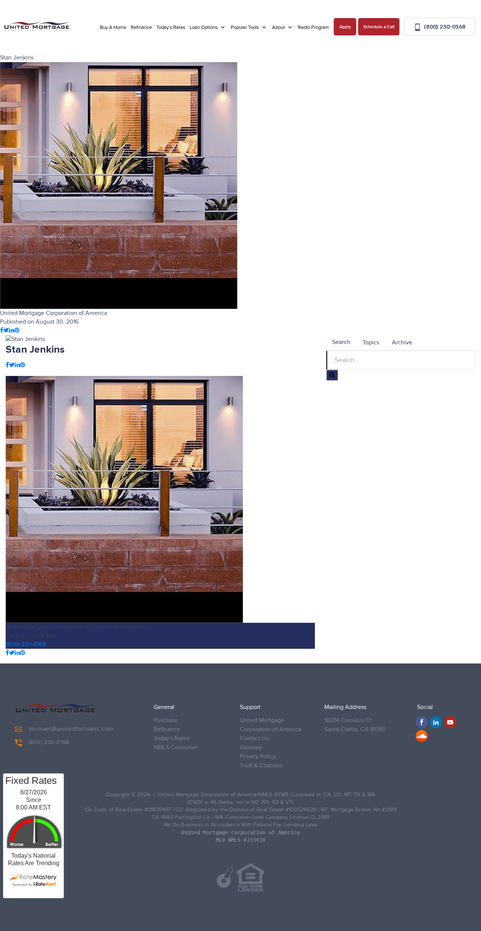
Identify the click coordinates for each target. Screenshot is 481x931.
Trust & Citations (261, 765)
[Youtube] (450, 722)
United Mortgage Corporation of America (270, 725)
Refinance (141, 27)
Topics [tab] (371, 342)
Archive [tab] (402, 342)
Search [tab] (341, 342)
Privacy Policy (258, 756)
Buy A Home (113, 27)
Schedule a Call (379, 27)
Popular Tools (245, 27)
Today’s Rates (170, 27)
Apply (345, 27)
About (279, 27)
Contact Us (254, 738)
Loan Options (204, 27)
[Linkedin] (436, 722)
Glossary (251, 747)
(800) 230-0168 (444, 26)
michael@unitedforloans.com (71, 729)
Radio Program (313, 27)
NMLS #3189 (273, 795)
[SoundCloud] (422, 736)
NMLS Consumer (176, 747)
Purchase (166, 720)
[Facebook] (422, 722)
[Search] (332, 375)
